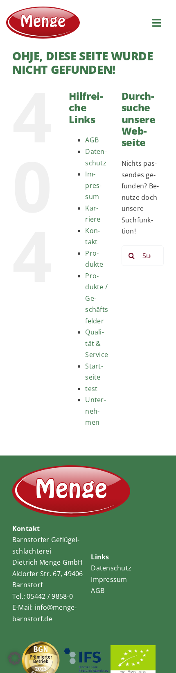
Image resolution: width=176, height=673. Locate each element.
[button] (14, 658)
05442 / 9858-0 (49, 596)
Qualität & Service (96, 343)
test (91, 388)
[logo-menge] (43, 9)
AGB (92, 139)
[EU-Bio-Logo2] (133, 648)
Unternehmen (95, 411)
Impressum (93, 185)
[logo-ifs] (85, 650)
